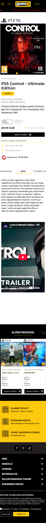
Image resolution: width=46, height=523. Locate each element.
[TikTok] (29, 448)
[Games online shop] (23, 4)
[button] (9, 4)
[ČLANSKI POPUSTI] (5, 409)
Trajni (16, 509)
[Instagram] (23, 448)
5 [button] (29, 73)
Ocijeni (7, 93)
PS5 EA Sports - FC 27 (10, 373)
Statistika (25, 509)
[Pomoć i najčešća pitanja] (5, 433)
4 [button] (26, 73)
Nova (5, 122)
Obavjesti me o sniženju (36, 128)
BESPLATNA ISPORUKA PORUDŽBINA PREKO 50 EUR (23, 10)
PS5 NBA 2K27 (29, 373)
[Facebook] (17, 448)
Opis (23, 171)
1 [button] (16, 73)
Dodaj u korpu (21, 135)
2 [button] (20, 73)
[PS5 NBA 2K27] (34, 352)
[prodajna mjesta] (5, 421)
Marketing (37, 509)
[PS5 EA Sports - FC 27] (12, 352)
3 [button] (23, 73)
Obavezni (6, 509)
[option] (23, 10)
